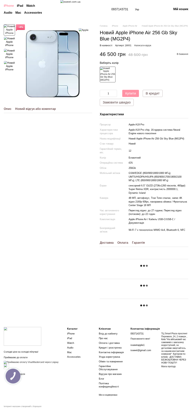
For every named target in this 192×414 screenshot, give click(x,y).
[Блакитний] (108, 74)
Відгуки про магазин (110, 374)
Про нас (103, 338)
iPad (20, 5)
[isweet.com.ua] (22, 336)
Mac (18, 12)
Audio (8, 12)
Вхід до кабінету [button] (108, 333)
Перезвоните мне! (140, 338)
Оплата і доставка (109, 343)
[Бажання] (149, 9)
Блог (101, 378)
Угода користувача (109, 356)
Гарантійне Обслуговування (108, 368)
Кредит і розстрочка (110, 347)
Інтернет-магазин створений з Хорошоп (22, 406)
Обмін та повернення (111, 361)
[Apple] (83, 30)
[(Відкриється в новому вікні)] (6, 366)
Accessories (33, 12)
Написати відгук (142, 45)
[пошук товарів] (53, 9)
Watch (30, 5)
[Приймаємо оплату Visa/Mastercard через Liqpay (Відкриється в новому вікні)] (31, 362)
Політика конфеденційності (109, 385)
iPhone (9, 5)
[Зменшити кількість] (102, 93)
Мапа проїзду (168, 366)
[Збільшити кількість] (114, 93)
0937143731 (119, 9)
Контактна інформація (111, 352)
